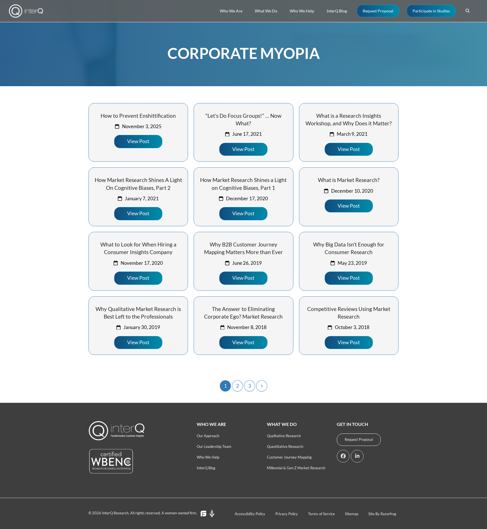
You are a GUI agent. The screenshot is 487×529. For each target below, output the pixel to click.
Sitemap (351, 514)
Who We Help (208, 457)
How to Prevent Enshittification (138, 115)
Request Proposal (359, 439)
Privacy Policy (286, 514)
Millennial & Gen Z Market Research (296, 468)
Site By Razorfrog (382, 514)
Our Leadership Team (214, 446)
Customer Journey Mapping (289, 457)
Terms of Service (321, 514)
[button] (467, 11)
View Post (138, 141)
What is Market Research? (349, 180)
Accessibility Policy (250, 514)
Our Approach (208, 436)
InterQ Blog (206, 468)
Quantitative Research (285, 446)
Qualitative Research (284, 436)
